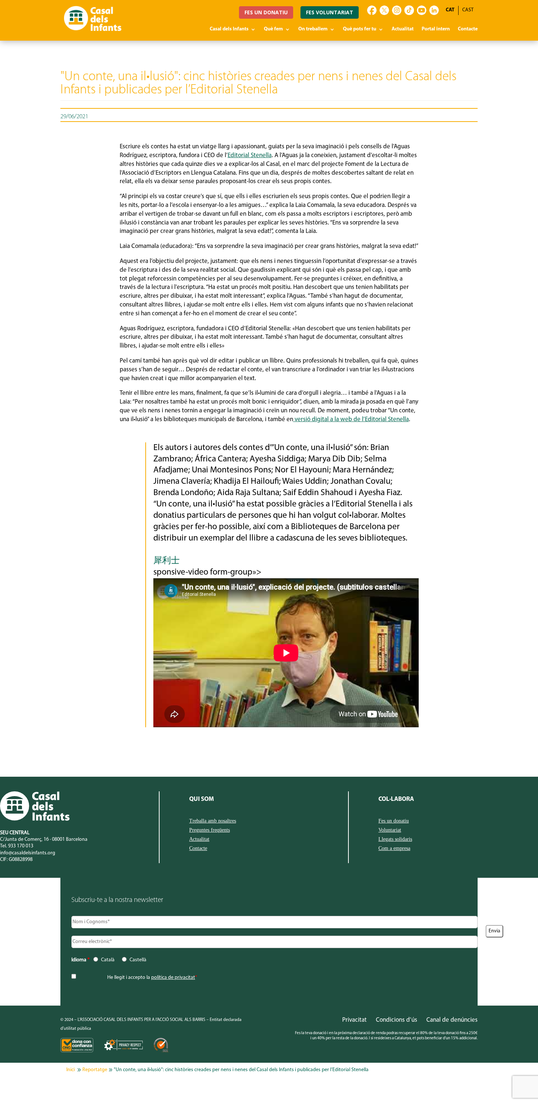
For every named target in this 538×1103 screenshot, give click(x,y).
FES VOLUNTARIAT (329, 12)
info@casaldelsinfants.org (27, 853)
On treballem (313, 29)
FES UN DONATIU (266, 12)
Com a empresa (394, 848)
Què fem (273, 29)
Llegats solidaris (395, 839)
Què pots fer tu (359, 29)
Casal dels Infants (229, 29)
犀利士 (166, 561)
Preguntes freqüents (209, 830)
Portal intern (436, 29)
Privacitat (354, 1020)
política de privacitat (173, 977)
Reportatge (94, 1070)
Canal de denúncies (452, 1020)
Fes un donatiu (393, 821)
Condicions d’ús (396, 1020)
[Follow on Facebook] (372, 10)
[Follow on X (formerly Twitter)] (384, 10)
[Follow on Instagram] (396, 10)
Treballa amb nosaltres (212, 821)
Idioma (80, 960)
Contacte (468, 29)
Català (108, 960)
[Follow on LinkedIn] (434, 10)
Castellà (138, 960)
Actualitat (403, 29)
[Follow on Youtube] (421, 10)
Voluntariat (389, 830)
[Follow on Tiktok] (409, 10)
